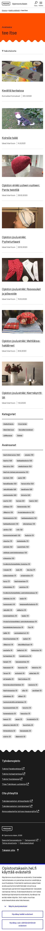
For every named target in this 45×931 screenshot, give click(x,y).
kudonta (29, 535)
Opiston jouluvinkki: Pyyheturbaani (14, 239)
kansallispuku (10, 483)
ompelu (29, 455)
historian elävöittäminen (13, 685)
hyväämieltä (32, 719)
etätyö (7, 736)
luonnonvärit (9, 604)
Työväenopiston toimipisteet (15, 806)
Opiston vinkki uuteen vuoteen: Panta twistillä (21, 187)
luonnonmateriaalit (11, 535)
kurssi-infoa (27, 483)
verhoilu (7, 547)
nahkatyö (21, 610)
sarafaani (37, 690)
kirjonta (25, 495)
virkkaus (7, 506)
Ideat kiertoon (8, 143)
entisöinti (19, 673)
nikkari (21, 696)
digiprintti (20, 736)
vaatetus (23, 587)
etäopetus (8, 558)
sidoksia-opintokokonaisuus (15, 552)
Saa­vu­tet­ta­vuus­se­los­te (11, 840)
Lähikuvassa (7, 435)
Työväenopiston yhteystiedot (16, 801)
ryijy (19, 529)
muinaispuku (22, 541)
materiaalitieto (10, 616)
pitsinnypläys (27, 575)
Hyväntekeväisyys (26, 512)
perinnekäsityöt (21, 633)
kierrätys (8, 466)
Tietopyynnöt (30, 840)
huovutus (22, 667)
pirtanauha (8, 679)
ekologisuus (29, 524)
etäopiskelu (8, 587)
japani (18, 719)
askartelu (34, 673)
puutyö (7, 501)
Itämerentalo (23, 506)
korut (6, 581)
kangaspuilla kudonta (29, 604)
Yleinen (19, 435)
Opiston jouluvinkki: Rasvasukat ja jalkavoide (21, 291)
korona (20, 501)
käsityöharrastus (11, 455)
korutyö (27, 708)
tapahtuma (26, 489)
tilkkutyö (8, 512)
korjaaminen (9, 656)
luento (33, 501)
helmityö (36, 667)
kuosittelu (28, 725)
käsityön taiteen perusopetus (15, 472)
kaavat (7, 719)
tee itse (31, 570)
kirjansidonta (9, 731)
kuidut (25, 616)
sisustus (7, 541)
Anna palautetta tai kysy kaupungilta (19, 811)
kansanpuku (25, 731)
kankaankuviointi (10, 524)
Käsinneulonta (10, 518)
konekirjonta (25, 656)
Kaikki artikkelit (14, 10)
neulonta (32, 685)
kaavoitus (25, 713)
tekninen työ (9, 598)
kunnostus (36, 650)
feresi (6, 673)
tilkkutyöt (8, 644)
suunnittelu (23, 547)
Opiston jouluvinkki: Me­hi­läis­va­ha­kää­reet (21, 343)
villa (24, 690)
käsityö (7, 460)
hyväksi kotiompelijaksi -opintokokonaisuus (20, 593)
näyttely (8, 478)
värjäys (7, 529)
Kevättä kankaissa (13, 90)
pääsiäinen (8, 696)
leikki (6, 633)
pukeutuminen (9, 575)
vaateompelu (9, 495)
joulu (19, 570)
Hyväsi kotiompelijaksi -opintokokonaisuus (20, 621)
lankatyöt (22, 650)
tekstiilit (7, 610)
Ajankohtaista (8, 424)
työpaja (7, 570)
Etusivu (4, 10)
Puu (30, 627)
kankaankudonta (24, 460)
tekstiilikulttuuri (25, 644)
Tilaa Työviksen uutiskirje (14, 784)
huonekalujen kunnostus (13, 627)
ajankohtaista (25, 466)
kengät (7, 662)
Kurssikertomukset (11, 96)
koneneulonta (9, 713)
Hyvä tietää (22, 424)
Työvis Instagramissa (12, 773)
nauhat (26, 639)
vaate (21, 478)
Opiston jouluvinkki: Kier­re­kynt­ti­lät (22, 395)
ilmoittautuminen (10, 639)
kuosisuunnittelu (10, 708)
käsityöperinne (21, 581)
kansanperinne (22, 662)
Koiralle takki (10, 138)
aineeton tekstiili (10, 725)
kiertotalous (24, 679)
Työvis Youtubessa (10, 779)
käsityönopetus (10, 690)
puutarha (7, 650)
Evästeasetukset (27, 843)
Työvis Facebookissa (11, 768)
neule (23, 598)
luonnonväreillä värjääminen (14, 702)
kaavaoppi (8, 667)
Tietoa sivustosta (9, 843)
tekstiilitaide (9, 489)
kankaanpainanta (29, 518)
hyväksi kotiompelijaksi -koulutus (16, 564)
